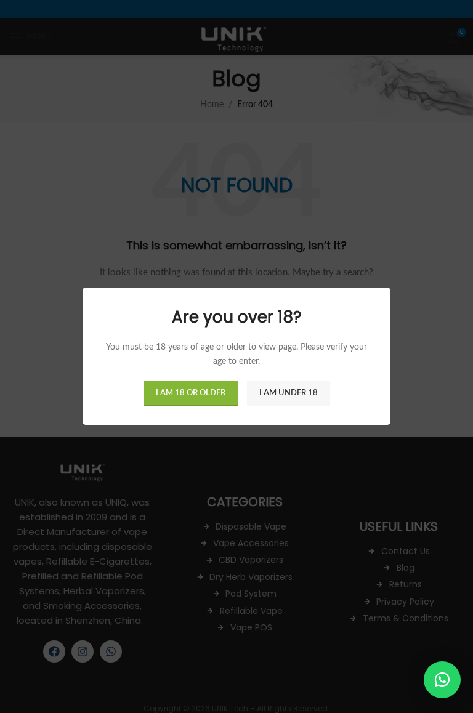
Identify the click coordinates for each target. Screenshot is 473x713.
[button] (442, 679)
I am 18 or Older (190, 394)
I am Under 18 (288, 394)
